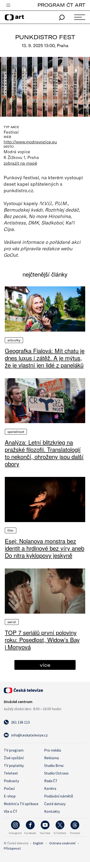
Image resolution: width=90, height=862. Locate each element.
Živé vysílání (14, 757)
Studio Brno (54, 765)
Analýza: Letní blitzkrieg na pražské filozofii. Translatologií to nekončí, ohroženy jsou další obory (44, 453)
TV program (14, 750)
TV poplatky (14, 765)
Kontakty (52, 811)
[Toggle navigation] (8, 5)
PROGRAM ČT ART (61, 5)
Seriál (11, 622)
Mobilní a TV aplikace (21, 803)
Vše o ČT (11, 811)
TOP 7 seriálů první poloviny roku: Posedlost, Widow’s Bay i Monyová (42, 639)
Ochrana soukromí (62, 843)
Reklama (51, 757)
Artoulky (13, 340)
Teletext (11, 773)
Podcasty (11, 780)
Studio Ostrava (56, 773)
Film (10, 530)
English (38, 843)
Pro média (52, 750)
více (45, 665)
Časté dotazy (55, 803)
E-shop (10, 796)
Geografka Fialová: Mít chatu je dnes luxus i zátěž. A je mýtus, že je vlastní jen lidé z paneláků (44, 358)
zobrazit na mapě (20, 163)
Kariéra (50, 788)
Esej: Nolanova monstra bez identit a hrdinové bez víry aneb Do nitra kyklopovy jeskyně (44, 548)
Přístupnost (12, 848)
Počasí (9, 788)
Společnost (15, 432)
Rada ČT (51, 780)
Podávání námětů (58, 796)
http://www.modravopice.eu (30, 141)
